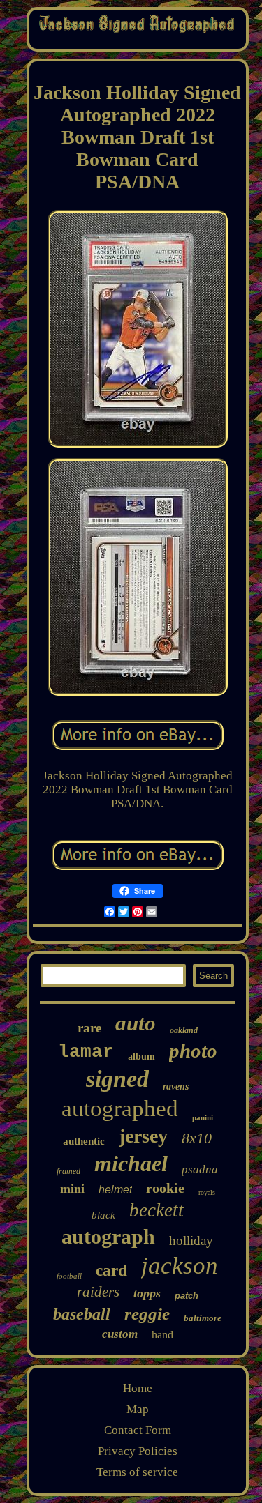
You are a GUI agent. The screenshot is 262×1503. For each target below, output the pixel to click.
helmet (115, 1190)
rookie (165, 1188)
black (103, 1215)
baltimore (202, 1318)
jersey (143, 1136)
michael (131, 1163)
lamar (86, 1052)
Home (137, 1388)
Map (137, 1409)
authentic (84, 1141)
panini (202, 1117)
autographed (119, 1108)
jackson (179, 1265)
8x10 (197, 1138)
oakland (184, 1030)
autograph (108, 1236)
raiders (98, 1291)
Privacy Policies (137, 1451)
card (111, 1270)
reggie (147, 1313)
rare (89, 1028)
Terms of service (137, 1472)
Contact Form (137, 1430)
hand (162, 1335)
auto (135, 1023)
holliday (191, 1240)
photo (193, 1050)
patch (186, 1295)
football (69, 1276)
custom (120, 1334)
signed (117, 1079)
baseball (81, 1314)
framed (68, 1171)
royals (206, 1192)
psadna (200, 1169)
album (141, 1056)
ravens (176, 1086)
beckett (156, 1210)
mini (72, 1189)
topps (147, 1293)
